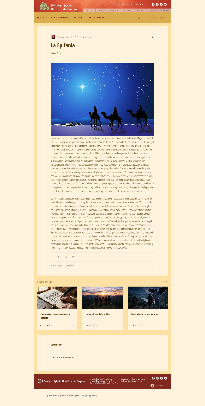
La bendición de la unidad (98, 314)
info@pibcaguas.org (89, 396)
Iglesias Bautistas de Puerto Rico (102, 381)
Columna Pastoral (59, 18)
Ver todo (165, 281)
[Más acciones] (152, 37)
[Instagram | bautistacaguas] (157, 4)
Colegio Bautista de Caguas (131, 381)
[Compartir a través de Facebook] (52, 257)
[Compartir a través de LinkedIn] (66, 257)
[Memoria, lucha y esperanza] (148, 298)
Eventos (78, 18)
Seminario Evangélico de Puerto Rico (104, 383)
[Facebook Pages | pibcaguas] (153, 4)
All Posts (41, 18)
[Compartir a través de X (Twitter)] (59, 257)
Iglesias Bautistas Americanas (101, 379)
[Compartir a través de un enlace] (72, 257)
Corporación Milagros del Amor (133, 379)
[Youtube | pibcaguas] (165, 4)
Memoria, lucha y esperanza (144, 314)
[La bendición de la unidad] (102, 298)
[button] (139, 10)
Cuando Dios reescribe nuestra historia (55, 316)
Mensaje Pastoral (95, 18)
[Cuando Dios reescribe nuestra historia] (57, 298)
